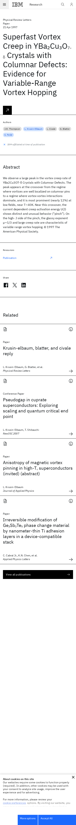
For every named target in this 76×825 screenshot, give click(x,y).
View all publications (18, 574)
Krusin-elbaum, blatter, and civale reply (37, 350)
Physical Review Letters (17, 19)
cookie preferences (14, 803)
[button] (73, 777)
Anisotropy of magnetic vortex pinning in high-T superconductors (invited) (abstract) (38, 468)
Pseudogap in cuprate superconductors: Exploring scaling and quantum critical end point (35, 408)
